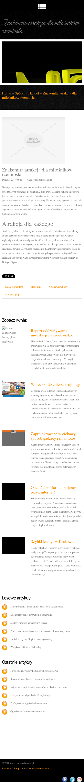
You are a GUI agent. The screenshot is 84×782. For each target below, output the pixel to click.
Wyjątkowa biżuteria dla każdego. (26, 647)
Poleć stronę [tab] (35, 286)
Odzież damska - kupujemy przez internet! (53, 490)
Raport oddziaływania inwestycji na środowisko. (52, 333)
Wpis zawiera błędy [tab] (57, 286)
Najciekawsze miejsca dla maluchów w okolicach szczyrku (38, 687)
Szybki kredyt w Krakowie (52, 541)
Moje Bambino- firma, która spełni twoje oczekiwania (36, 606)
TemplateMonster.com (38, 768)
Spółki (19, 93)
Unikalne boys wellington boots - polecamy (31, 639)
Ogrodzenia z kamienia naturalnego (27, 711)
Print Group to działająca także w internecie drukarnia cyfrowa (40, 630)
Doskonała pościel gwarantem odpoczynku (31, 614)
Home (6, 93)
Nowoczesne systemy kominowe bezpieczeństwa (34, 670)
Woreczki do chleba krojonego (56, 384)
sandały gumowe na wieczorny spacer (28, 622)
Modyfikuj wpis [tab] (13, 294)
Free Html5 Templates (13, 768)
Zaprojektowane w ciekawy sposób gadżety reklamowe (53, 436)
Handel (33, 93)
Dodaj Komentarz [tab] (14, 286)
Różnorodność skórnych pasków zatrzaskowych (33, 678)
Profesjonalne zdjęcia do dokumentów (28, 703)
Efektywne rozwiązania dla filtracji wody (30, 695)
